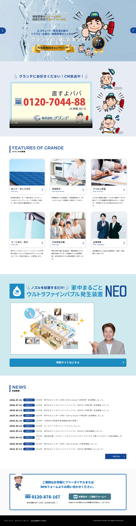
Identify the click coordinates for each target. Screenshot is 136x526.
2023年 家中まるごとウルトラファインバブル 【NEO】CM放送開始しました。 (70, 431)
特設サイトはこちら (68, 362)
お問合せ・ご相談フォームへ (90, 496)
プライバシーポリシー (22, 521)
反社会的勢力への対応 (38, 521)
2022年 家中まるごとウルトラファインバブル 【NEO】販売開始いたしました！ (70, 449)
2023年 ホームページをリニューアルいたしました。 (58, 426)
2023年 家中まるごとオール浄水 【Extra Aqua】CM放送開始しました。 (67, 443)
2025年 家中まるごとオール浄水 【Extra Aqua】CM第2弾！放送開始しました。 (70, 415)
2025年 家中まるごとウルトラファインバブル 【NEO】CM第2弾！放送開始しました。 (73, 410)
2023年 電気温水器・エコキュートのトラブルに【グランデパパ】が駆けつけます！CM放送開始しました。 (79, 437)
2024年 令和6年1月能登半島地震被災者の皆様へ (57, 420)
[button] (3, 30)
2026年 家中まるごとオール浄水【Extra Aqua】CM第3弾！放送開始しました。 (70, 400)
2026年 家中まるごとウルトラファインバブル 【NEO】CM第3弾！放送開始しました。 (73, 405)
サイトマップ (8, 521)
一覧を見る (116, 456)
